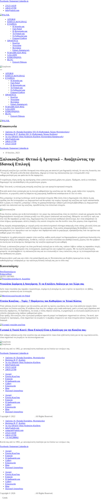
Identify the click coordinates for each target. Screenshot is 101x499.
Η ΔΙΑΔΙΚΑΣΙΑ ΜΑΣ (16, 52)
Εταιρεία (8, 379)
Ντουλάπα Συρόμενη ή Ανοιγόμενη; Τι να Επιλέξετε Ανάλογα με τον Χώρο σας (42, 283)
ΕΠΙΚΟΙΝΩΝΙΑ (14, 57)
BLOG (10, 60)
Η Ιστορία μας (18, 26)
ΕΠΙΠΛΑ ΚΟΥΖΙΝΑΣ (17, 22)
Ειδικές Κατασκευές (20, 50)
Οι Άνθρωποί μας (19, 36)
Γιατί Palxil (17, 29)
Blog (7, 388)
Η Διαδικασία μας (12, 381)
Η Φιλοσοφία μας (19, 31)
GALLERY (12, 55)
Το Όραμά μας (18, 33)
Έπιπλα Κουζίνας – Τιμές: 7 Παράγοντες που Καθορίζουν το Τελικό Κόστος (41, 301)
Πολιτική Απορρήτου (14, 391)
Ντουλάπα (16, 45)
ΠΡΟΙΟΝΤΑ (12, 41)
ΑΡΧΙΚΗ (11, 19)
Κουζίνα (16, 43)
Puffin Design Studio (25, 416)
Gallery (8, 383)
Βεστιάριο (16, 48)
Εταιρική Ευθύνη (19, 38)
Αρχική (8, 374)
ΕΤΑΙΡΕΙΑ (12, 24)
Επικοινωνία (10, 386)
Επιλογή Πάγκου (19, 62)
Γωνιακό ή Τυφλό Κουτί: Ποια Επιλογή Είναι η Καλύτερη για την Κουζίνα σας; (43, 329)
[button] (50, 498)
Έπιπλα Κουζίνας (12, 376)
